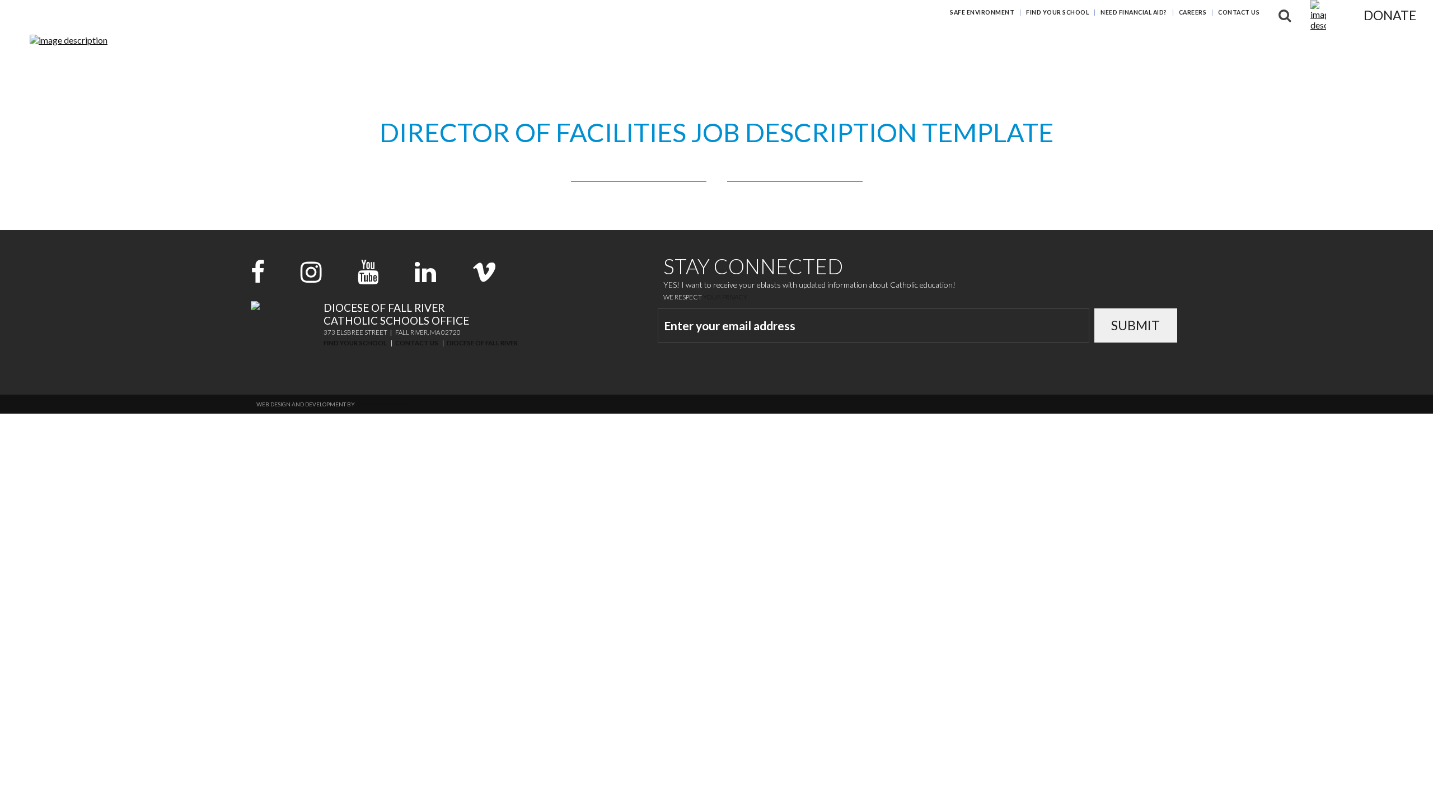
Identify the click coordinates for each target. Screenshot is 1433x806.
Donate (1390, 15)
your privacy (725, 297)
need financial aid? (1133, 12)
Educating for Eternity (1028, 47)
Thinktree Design (382, 404)
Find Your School (1057, 12)
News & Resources (1257, 47)
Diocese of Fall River (482, 342)
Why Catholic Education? (895, 47)
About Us (1336, 47)
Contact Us (1238, 12)
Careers (1193, 12)
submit (1135, 325)
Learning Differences (1149, 47)
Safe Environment (982, 12)
